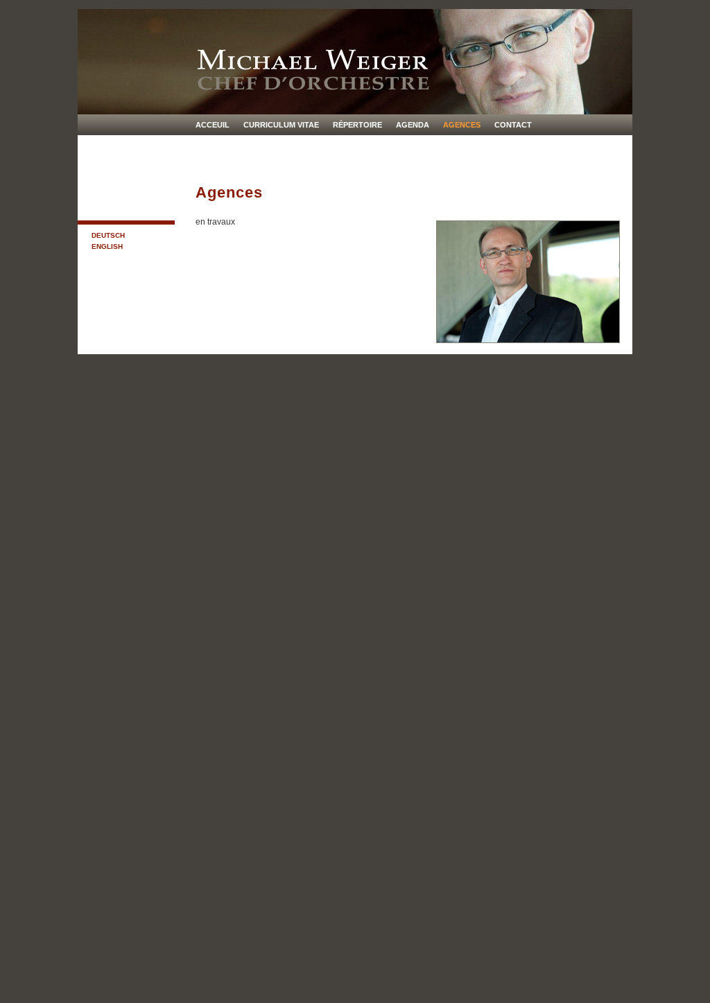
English (107, 246)
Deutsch (108, 235)
